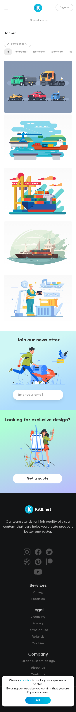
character (21, 51)
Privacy (38, 623)
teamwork (57, 51)
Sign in (64, 7)
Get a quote (38, 478)
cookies (25, 680)
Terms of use (38, 630)
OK (38, 700)
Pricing (38, 592)
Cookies (38, 643)
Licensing (38, 616)
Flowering (12, 324)
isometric (39, 51)
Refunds (38, 636)
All (8, 51)
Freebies (38, 599)
